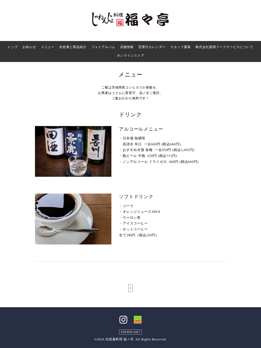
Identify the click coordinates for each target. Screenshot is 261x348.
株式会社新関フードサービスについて (224, 47)
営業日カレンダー (152, 47)
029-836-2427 (130, 332)
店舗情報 (127, 47)
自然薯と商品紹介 (73, 47)
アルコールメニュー (141, 129)
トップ (12, 47)
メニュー (47, 47)
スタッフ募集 (180, 47)
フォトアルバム (103, 47)
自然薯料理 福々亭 (119, 339)
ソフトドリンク (136, 196)
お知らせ (29, 47)
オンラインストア (130, 55)
